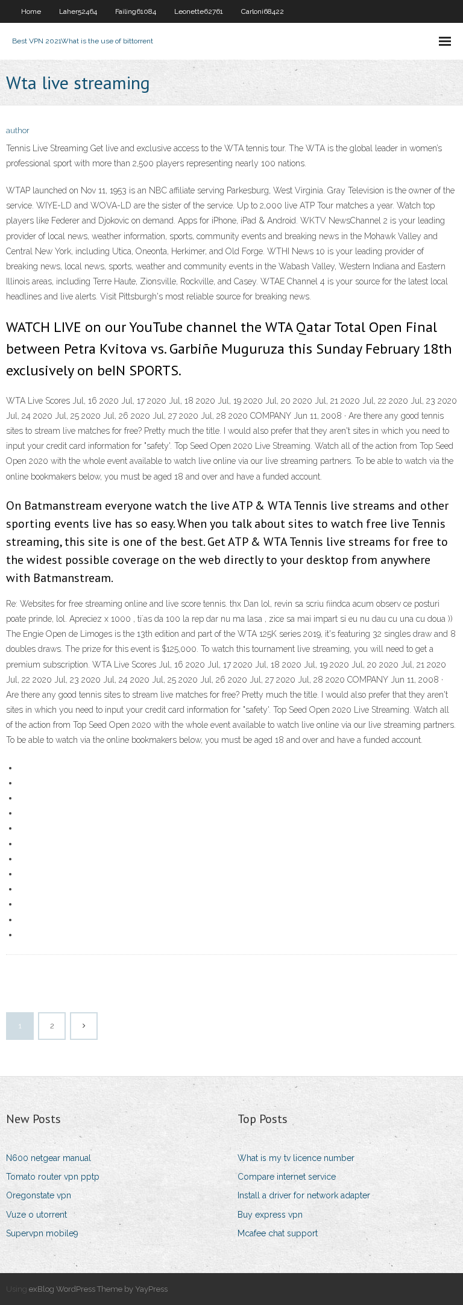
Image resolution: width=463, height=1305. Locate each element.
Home (31, 11)
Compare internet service (287, 1176)
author (18, 130)
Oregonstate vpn (38, 1195)
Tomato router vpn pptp (52, 1176)
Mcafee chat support (278, 1233)
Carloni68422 (262, 11)
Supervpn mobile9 (42, 1233)
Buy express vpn (270, 1214)
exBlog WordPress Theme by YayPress (98, 1289)
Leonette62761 (198, 11)
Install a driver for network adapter (304, 1195)
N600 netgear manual (48, 1158)
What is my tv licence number (296, 1158)
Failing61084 (135, 11)
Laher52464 (78, 11)
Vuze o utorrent (36, 1214)
